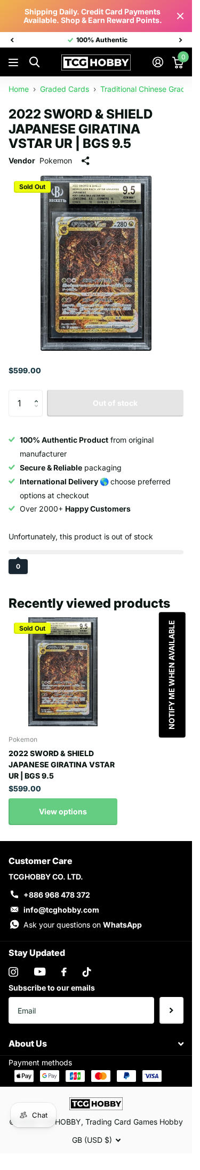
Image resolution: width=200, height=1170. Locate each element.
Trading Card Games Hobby (134, 1121)
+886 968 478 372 (56, 894)
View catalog (15, 62)
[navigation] (11, 40)
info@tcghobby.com (61, 909)
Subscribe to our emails (52, 987)
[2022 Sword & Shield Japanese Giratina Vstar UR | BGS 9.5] (63, 671)
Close (180, 16)
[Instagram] (13, 972)
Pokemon (55, 160)
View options (63, 811)
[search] (34, 62)
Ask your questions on (82, 924)
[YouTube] (39, 972)
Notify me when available (170, 674)
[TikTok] (87, 972)
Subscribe (171, 1010)
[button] (38, 393)
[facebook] (64, 972)
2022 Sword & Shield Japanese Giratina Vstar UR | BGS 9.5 (62, 764)
